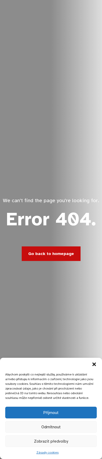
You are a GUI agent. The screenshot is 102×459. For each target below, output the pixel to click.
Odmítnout (51, 427)
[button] (94, 364)
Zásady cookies (47, 452)
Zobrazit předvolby (51, 441)
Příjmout (51, 412)
